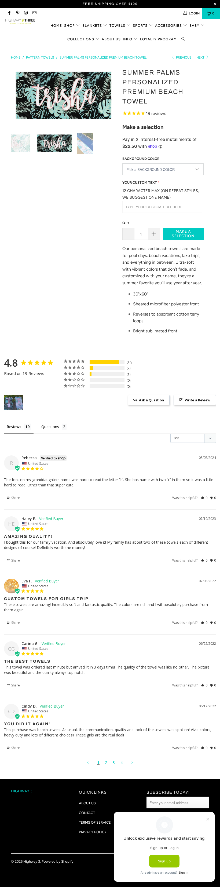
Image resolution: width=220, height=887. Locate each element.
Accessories (169, 26)
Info (128, 39)
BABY (194, 26)
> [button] (132, 762)
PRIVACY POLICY (93, 832)
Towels (117, 26)
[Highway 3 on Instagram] (26, 13)
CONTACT (87, 813)
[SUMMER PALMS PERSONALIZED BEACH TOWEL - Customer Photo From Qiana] (13, 402)
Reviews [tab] (14, 426)
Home (56, 26)
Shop (70, 26)
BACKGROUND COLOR (140, 159)
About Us (111, 39)
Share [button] (15, 498)
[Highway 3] (20, 21)
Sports (141, 26)
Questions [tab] (50, 426)
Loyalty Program (158, 39)
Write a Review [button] (197, 400)
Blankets (92, 26)
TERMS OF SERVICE (95, 822)
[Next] (111, 96)
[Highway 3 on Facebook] (9, 13)
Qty (125, 223)
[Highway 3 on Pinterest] (17, 13)
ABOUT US (87, 803)
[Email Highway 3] (34, 13)
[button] (204, 498)
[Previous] (16, 96)
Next (200, 57)
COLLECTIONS (81, 39)
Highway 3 (31, 861)
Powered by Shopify (58, 861)
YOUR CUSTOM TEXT (139, 183)
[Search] (183, 39)
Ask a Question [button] (151, 400)
